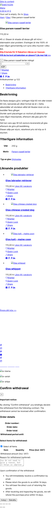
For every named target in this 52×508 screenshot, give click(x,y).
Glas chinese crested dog (20, 210)
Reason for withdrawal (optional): (15, 457)
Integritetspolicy (7, 325)
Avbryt (3, 500)
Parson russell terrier (21, 151)
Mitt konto (5, 322)
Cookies (3, 331)
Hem (2, 17)
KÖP (3, 67)
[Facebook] (3, 76)
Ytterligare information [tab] (16, 88)
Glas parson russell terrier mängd (19, 60)
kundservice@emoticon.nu (12, 295)
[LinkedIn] (9, 76)
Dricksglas (16, 159)
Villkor (3, 328)
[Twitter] (1, 76)
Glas (8, 17)
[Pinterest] (6, 76)
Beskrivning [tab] (11, 84)
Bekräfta (12, 500)
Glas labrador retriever (19, 180)
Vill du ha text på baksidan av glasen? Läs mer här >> (25, 55)
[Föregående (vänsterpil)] (1, 507)
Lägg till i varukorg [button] (23, 186)
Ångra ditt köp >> (8, 310)
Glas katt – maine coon (18, 239)
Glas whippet (13, 268)
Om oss (3, 318)
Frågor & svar (6, 334)
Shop (26, 14)
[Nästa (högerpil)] (4, 507)
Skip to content (7, 1)
